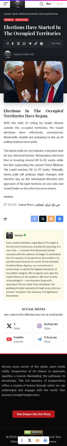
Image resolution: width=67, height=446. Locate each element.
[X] (18, 326)
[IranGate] (17, 4)
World (9, 20)
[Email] (37, 440)
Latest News (26, 204)
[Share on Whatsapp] (24, 43)
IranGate (19, 235)
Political (21, 20)
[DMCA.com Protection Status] (33, 432)
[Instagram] (48, 326)
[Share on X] (18, 43)
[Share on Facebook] (12, 43)
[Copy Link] (35, 43)
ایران (48, 204)
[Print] (41, 43)
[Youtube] (18, 339)
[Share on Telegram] (30, 43)
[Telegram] (48, 339)
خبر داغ (56, 204)
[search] (41, 4)
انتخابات (39, 204)
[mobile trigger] (7, 4)
